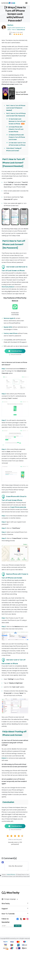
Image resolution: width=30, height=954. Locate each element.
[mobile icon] (26, 3)
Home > (4, 874)
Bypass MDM (8, 327)
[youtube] (24, 919)
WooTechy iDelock (8, 287)
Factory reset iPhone (11, 333)
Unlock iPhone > (11, 874)
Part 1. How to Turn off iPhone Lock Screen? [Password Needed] (15, 108)
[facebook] (17, 919)
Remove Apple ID (9, 318)
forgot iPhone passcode (18, 507)
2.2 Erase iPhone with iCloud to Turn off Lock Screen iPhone (16, 129)
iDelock (4, 758)
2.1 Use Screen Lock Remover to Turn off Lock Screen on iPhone (17, 121)
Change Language (10, 899)
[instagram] (27, 919)
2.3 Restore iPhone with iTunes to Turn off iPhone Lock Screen (17, 137)
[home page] (5, 4)
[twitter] (21, 919)
